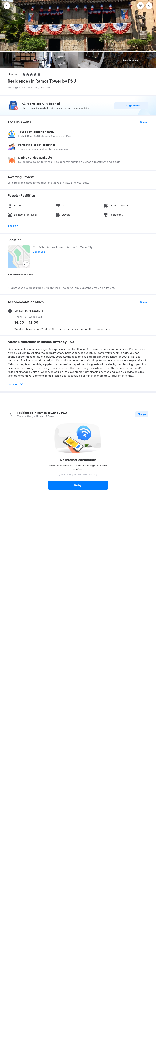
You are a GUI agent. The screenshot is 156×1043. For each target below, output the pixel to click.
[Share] (149, 5)
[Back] (7, 5)
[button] (19, 256)
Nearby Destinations (20, 274)
